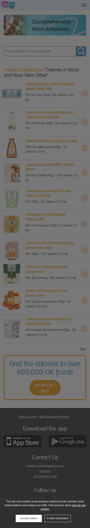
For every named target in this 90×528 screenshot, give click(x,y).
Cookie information (57, 518)
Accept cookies (28, 518)
